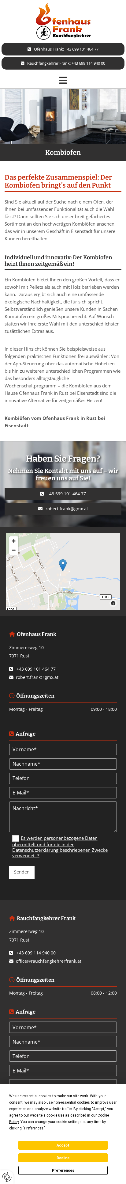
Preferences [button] (33, 1128)
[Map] (63, 571)
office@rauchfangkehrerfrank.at (48, 961)
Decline (63, 1158)
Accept (63, 1145)
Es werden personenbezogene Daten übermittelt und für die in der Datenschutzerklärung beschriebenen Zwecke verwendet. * (60, 847)
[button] (63, 49)
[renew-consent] (7, 1177)
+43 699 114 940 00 (36, 953)
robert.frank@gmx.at (37, 677)
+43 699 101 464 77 (36, 669)
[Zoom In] (13, 541)
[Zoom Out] (13, 550)
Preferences (63, 1170)
